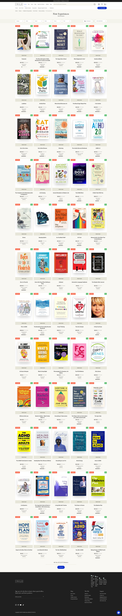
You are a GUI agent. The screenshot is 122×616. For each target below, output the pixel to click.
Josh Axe (61, 198)
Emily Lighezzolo (42, 198)
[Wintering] (61, 128)
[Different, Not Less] (24, 396)
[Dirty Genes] (98, 352)
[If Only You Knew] (98, 307)
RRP (26, 62)
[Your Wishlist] (102, 4)
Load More (61, 567)
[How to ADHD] (98, 441)
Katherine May (61, 153)
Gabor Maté (98, 64)
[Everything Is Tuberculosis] (61, 396)
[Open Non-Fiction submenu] (23, 8)
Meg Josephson (61, 242)
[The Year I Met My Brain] (61, 530)
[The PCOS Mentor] (79, 352)
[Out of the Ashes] (24, 128)
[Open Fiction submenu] (18, 8)
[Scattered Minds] (98, 39)
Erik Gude (24, 466)
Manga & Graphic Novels (42, 8)
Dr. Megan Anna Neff (79, 153)
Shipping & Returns (103, 597)
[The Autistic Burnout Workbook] (79, 128)
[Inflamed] (61, 262)
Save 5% (36, 472)
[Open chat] (118, 612)
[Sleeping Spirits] (42, 218)
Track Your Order (103, 593)
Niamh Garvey (98, 242)
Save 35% (54, 472)
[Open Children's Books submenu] (31, 8)
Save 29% (17, 383)
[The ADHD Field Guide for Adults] (24, 441)
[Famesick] (24, 39)
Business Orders (88, 595)
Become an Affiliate (88, 602)
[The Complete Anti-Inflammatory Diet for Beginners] (24, 173)
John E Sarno (42, 466)
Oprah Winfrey (79, 64)
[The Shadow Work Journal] (98, 262)
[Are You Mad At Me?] (61, 218)
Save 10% (36, 26)
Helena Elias (42, 242)
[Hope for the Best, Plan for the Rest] (24, 530)
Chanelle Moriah (24, 332)
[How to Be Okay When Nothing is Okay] (42, 262)
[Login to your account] (99, 4)
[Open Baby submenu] (36, 4)
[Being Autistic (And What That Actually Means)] (98, 218)
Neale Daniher (79, 510)
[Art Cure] (79, 218)
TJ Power (79, 198)
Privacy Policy (87, 600)
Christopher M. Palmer (79, 466)
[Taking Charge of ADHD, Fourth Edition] (98, 530)
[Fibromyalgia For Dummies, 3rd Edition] (61, 352)
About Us (86, 593)
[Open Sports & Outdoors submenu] (44, 4)
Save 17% (91, 517)
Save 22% (91, 26)
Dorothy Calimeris (24, 198)
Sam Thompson (79, 555)
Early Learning (41, 10)
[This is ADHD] (24, 307)
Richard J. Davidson (24, 287)
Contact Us (102, 595)
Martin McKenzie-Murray (24, 242)
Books (20, 10)
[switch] (93, 21)
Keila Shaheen (98, 287)
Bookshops (87, 597)
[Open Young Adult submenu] (37, 8)
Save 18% (91, 70)
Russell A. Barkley (98, 555)
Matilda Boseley (61, 555)
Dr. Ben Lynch (98, 376)
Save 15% (54, 26)
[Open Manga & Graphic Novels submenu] (47, 8)
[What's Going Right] (42, 352)
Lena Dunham (24, 64)
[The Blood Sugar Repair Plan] (79, 84)
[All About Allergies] (24, 352)
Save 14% (73, 249)
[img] (31, 26)
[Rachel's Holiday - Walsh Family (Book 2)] (42, 396)
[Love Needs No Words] (42, 530)
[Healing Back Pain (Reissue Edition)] (42, 441)
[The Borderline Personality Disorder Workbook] (42, 307)
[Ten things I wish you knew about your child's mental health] (79, 396)
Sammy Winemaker (24, 555)
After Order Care (103, 600)
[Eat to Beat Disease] (42, 128)
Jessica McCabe (98, 466)
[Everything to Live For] (61, 441)
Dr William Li (42, 153)
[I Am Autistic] (98, 84)
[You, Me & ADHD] (79, 530)
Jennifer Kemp (42, 64)
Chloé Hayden (24, 421)
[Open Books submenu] (26, 4)
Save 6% (36, 204)
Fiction (16, 8)
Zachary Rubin (24, 376)
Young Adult (34, 8)
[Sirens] (24, 218)
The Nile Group (25, 612)
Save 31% (36, 115)
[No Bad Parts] (42, 84)
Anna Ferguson (61, 64)
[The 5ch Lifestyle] (79, 307)
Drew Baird (79, 376)
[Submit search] (95, 4)
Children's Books (28, 8)
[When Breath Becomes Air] (61, 84)
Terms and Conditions (89, 598)
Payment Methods (103, 598)
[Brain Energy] (79, 441)
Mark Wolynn (98, 198)
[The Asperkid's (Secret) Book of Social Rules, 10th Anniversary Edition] (42, 486)
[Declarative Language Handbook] (79, 262)
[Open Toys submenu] (29, 4)
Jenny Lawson (42, 287)
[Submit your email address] (42, 597)
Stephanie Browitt (24, 153)
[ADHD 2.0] (98, 128)
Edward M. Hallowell (98, 153)
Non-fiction (35, 10)
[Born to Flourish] (24, 262)
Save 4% (91, 115)
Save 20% (17, 26)
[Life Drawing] (42, 173)
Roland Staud (61, 376)
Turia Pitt (61, 466)
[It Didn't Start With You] (98, 173)
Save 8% (91, 293)
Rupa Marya (61, 287)
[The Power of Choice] (79, 486)
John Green (61, 421)
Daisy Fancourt (79, 242)
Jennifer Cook (42, 510)
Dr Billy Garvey (79, 421)
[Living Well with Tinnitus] (61, 486)
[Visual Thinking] (61, 307)
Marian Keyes (42, 421)
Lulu (98, 332)
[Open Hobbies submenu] (49, 4)
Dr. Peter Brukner (98, 510)
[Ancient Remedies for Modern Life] (61, 173)
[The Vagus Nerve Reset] (61, 39)
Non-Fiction (21, 8)
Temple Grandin (61, 332)
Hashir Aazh (61, 510)
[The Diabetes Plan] (98, 486)
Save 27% (91, 338)
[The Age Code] (98, 396)
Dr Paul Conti (42, 376)
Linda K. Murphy (79, 287)
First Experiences (49, 10)
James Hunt (42, 555)
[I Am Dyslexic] (24, 486)
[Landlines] (24, 84)
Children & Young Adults (27, 10)
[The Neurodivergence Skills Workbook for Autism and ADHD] (42, 39)
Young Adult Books (74, 598)
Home (16, 10)
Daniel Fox (42, 332)
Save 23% (91, 204)
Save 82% (17, 517)
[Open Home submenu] (33, 4)
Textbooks (52, 8)
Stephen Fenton (79, 332)
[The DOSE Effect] (79, 173)
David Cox (98, 421)
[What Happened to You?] (79, 39)
